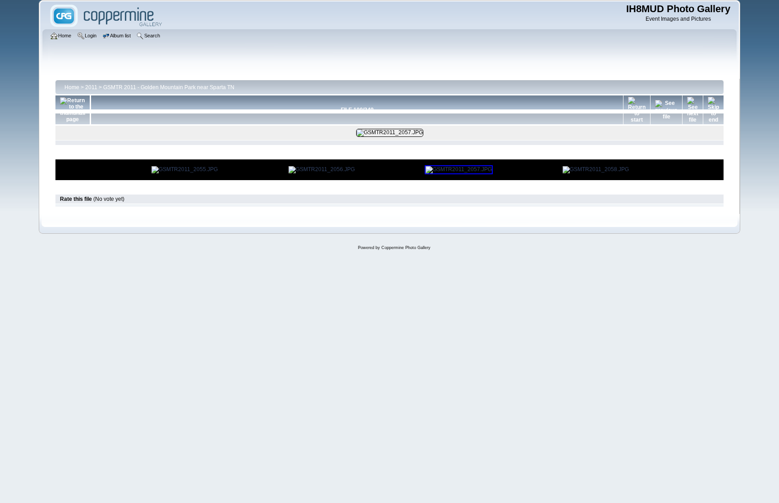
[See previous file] (666, 110)
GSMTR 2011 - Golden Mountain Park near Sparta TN (168, 87)
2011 (91, 87)
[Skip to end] (713, 109)
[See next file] (693, 109)
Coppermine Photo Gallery (406, 247)
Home (71, 87)
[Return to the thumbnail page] (72, 110)
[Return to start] (636, 109)
